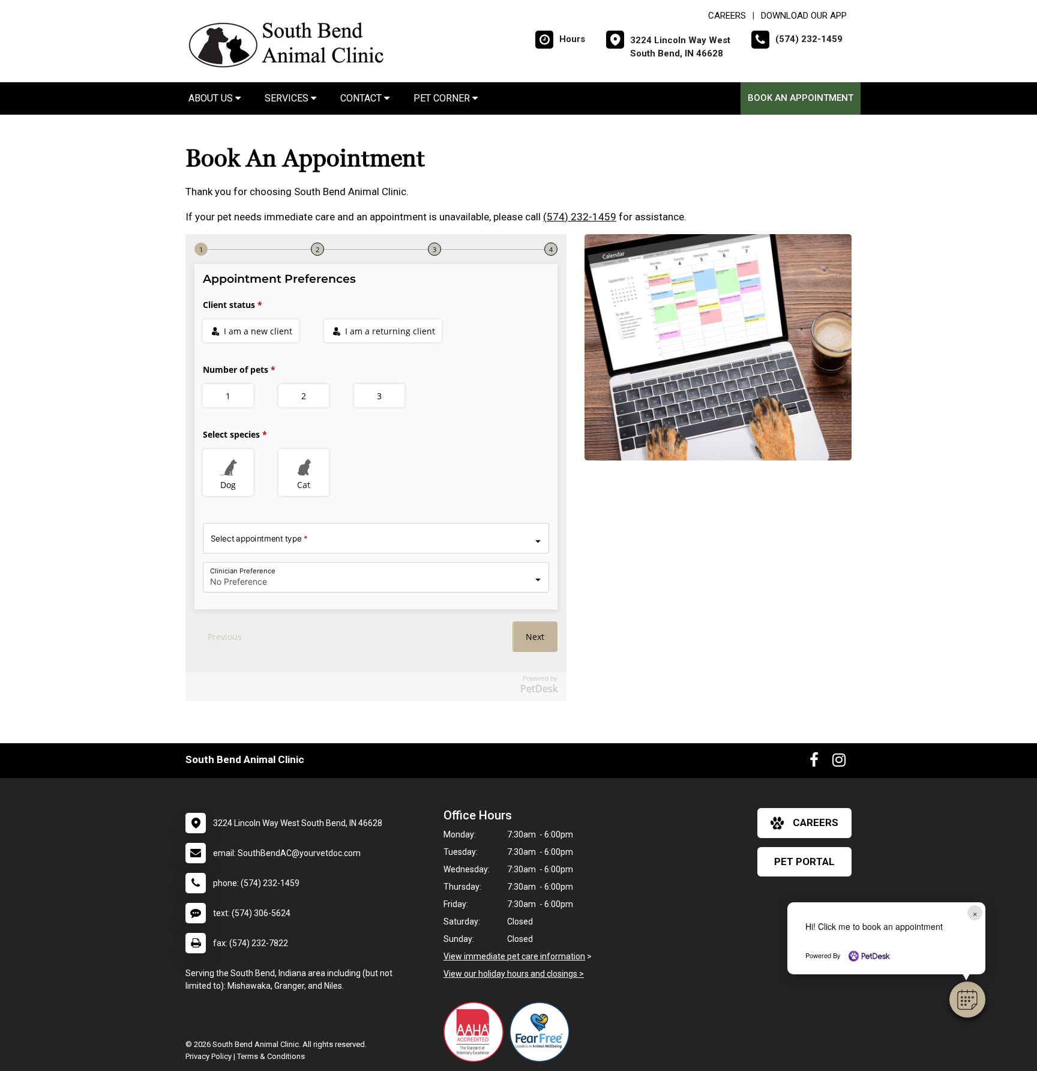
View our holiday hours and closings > (513, 974)
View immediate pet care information (514, 956)
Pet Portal (804, 861)
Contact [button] (362, 98)
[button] (967, 1000)
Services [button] (288, 98)
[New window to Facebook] (814, 762)
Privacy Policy (208, 1056)
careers (815, 822)
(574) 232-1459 (579, 217)
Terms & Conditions (271, 1056)
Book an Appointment (800, 97)
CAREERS (727, 15)
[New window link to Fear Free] (542, 1032)
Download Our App (804, 15)
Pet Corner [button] (442, 98)
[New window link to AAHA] (476, 1032)
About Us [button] (211, 98)
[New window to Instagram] (839, 762)
